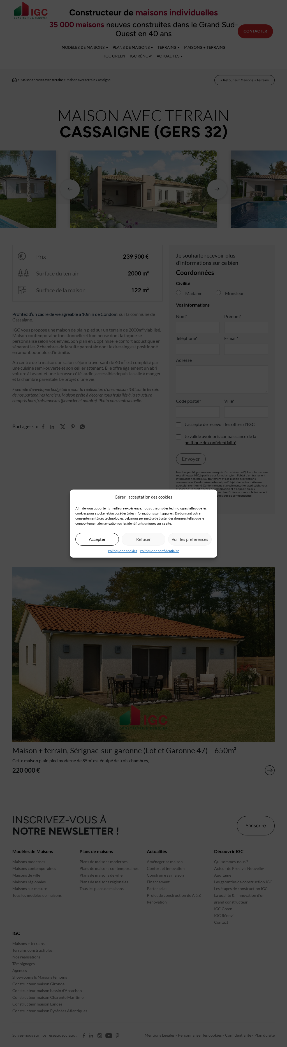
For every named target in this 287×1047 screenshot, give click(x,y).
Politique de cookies (122, 550)
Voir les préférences (190, 539)
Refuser (143, 539)
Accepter (97, 539)
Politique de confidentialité (159, 550)
